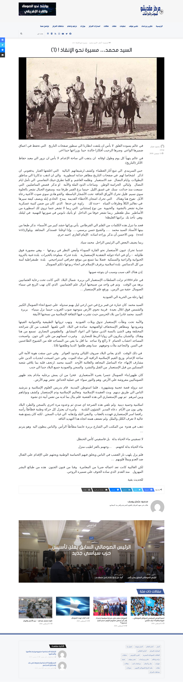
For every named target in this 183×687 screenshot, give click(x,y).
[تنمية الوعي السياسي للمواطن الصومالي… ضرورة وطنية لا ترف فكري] (147, 606)
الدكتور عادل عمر (49, 668)
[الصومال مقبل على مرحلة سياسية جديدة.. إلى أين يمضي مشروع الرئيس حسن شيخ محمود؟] (110, 606)
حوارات (82, 26)
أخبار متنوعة (139, 647)
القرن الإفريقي (135, 655)
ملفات (114, 26)
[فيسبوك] (2, 39)
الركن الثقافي (142, 651)
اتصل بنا (129, 647)
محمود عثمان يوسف (138, 501)
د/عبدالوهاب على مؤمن (47, 657)
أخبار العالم (149, 647)
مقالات (106, 26)
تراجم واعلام (72, 26)
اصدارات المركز (94, 26)
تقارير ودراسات (146, 26)
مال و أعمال (148, 664)
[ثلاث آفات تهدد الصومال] (73, 606)
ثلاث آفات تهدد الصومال (80, 618)
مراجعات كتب (136, 664)
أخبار (100, 43)
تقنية (123, 659)
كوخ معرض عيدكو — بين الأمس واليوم (37, 621)
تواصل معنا (44, 26)
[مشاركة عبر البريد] (2, 54)
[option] (91, 551)
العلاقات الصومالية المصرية (151, 655)
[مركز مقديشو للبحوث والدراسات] (152, 11)
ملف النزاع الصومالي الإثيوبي (143, 668)
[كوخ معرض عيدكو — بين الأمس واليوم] (35, 607)
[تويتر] (2, 44)
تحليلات (122, 26)
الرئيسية (159, 26)
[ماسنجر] (2, 49)
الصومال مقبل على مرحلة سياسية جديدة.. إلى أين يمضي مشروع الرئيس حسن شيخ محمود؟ (111, 620)
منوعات (128, 668)
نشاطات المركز (58, 26)
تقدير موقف (133, 26)
